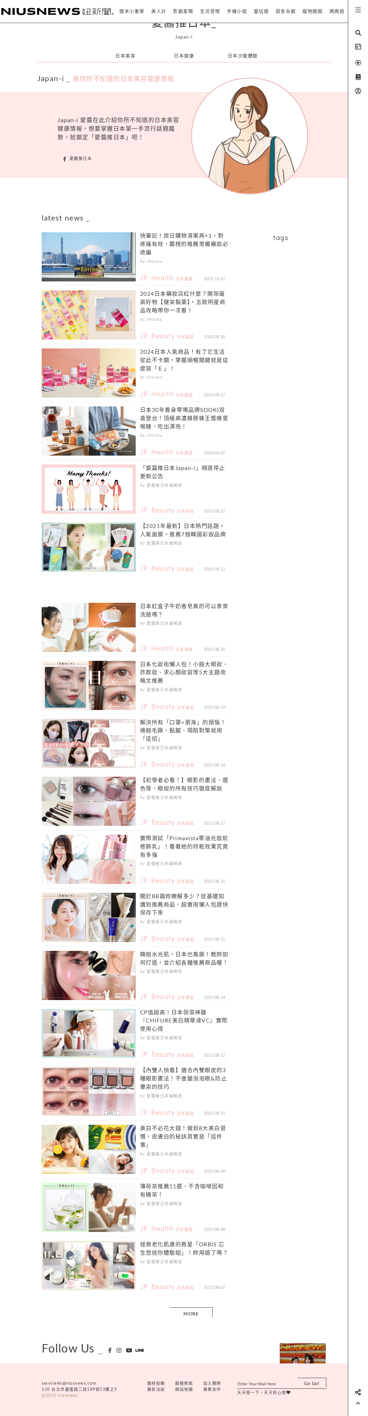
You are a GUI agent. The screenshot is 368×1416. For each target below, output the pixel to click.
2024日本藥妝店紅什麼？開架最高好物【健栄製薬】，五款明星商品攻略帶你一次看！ (183, 302)
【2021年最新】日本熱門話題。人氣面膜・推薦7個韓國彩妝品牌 (183, 531)
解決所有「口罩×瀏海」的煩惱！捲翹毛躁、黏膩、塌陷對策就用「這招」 (183, 731)
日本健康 (184, 56)
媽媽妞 (337, 11)
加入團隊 (212, 1384)
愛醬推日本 (184, 23)
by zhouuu (151, 262)
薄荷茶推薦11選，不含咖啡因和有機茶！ (182, 1191)
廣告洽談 (156, 1390)
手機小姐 (237, 11)
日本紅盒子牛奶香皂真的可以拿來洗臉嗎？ (184, 611)
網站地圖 (184, 1390)
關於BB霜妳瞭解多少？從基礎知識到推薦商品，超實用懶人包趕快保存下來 (184, 905)
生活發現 (210, 11)
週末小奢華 (132, 11)
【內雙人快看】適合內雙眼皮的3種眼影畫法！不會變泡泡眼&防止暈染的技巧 (183, 1079)
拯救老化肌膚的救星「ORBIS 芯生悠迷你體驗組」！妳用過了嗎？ (184, 1249)
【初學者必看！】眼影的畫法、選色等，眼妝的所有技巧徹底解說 (184, 785)
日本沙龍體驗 (243, 56)
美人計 (158, 11)
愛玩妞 (261, 11)
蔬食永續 (286, 11)
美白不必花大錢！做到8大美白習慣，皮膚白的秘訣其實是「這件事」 (183, 1137)
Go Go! (311, 1384)
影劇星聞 (183, 11)
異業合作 (212, 1390)
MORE (191, 1314)
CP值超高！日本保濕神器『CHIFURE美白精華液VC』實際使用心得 (184, 1021)
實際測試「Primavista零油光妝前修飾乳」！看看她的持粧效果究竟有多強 (184, 847)
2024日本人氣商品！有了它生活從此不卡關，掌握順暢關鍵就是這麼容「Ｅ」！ (184, 361)
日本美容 (125, 56)
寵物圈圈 (312, 11)
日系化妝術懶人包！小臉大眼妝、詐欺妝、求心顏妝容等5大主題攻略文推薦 (184, 673)
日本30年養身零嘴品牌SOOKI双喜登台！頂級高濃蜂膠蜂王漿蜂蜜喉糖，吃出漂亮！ (184, 419)
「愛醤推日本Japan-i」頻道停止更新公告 (182, 472)
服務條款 (184, 1384)
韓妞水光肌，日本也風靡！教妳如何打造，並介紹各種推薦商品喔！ (184, 959)
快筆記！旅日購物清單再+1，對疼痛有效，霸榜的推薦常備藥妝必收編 (184, 244)
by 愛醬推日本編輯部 (161, 485)
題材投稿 (156, 1384)
